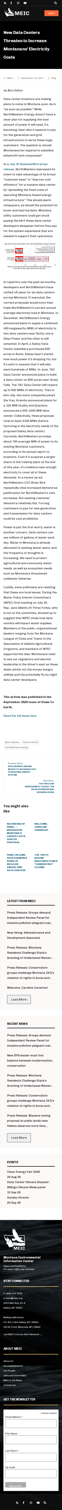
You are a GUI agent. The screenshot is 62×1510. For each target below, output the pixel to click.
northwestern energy (16, 747)
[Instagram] (18, 3)
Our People (9, 1370)
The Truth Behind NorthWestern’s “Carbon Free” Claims (46, 861)
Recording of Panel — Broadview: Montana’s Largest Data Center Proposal (16, 833)
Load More (19, 999)
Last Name (12, 1450)
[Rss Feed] (5, 3)
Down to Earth (30, 742)
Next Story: (39, 786)
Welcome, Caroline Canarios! (41, 826)
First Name (11, 1433)
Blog (53, 78)
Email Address (14, 1417)
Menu (51, 13)
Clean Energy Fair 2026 (23, 1171)
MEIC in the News (12, 1380)
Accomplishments (13, 1366)
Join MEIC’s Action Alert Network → (22, 1334)
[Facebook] (11, 3)
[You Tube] (24, 3)
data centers (12, 742)
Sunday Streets (18, 1197)
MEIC (10, 78)
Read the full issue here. (20, 715)
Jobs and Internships (14, 1375)
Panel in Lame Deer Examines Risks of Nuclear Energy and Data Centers (17, 862)
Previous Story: (22, 769)
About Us (8, 1361)
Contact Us (9, 1385)
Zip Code (10, 1467)
